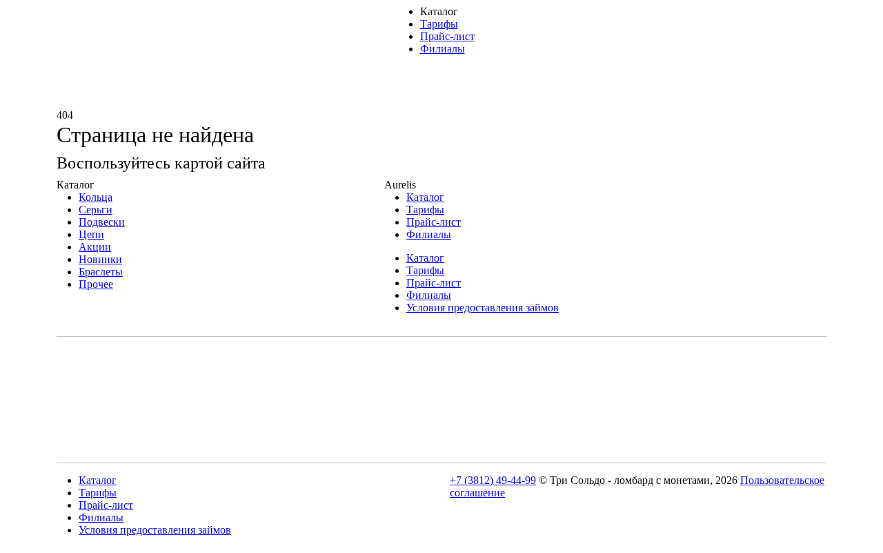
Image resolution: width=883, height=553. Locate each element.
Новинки (100, 259)
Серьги (95, 209)
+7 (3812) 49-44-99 (493, 480)
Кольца (95, 197)
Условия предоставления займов (482, 307)
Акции (95, 247)
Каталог (425, 197)
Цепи (91, 234)
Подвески (102, 222)
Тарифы (439, 24)
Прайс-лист (447, 36)
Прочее (96, 284)
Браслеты (101, 272)
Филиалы (442, 49)
